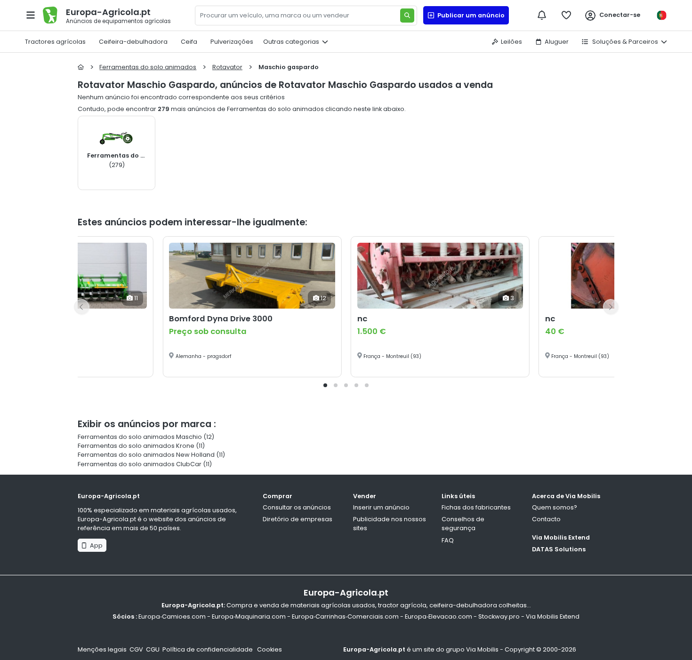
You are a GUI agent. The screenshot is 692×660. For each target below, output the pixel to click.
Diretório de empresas (297, 519)
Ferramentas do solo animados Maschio (140, 437)
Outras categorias (291, 42)
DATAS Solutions (559, 549)
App (95, 545)
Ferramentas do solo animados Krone (136, 446)
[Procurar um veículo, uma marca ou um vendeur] (407, 15)
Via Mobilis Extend (561, 537)
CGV (136, 649)
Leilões (511, 42)
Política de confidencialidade (208, 649)
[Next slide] (610, 306)
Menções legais (102, 649)
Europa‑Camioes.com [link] (172, 616)
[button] (325, 385)
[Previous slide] (81, 306)
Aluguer (557, 42)
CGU (153, 649)
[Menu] (31, 15)
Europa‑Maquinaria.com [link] (249, 616)
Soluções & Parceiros (624, 42)
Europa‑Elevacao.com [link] (438, 616)
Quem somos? (554, 507)
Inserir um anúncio (381, 507)
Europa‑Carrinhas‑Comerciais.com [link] (345, 616)
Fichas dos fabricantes (476, 507)
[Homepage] (81, 67)
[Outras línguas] (661, 15)
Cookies (269, 649)
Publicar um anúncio (470, 15)
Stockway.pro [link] (499, 616)
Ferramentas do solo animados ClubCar (139, 464)
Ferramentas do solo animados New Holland (146, 455)
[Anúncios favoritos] (566, 15)
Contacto (546, 519)
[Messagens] (542, 15)
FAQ (448, 540)
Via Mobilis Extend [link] (552, 616)
